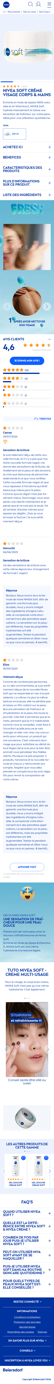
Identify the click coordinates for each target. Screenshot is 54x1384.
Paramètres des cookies (20, 1331)
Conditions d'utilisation (27, 1317)
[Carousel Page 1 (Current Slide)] (24, 284)
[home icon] (4, 12)
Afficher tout (27, 867)
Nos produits (14, 12)
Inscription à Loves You (26, 1360)
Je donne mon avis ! (27, 360)
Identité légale (27, 1327)
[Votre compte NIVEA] (38, 5)
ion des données (27, 1322)
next (47, 306)
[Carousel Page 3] (29, 284)
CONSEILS (26, 1350)
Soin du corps (29, 12)
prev (7, 306)
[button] (23, 1158)
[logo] (6, 4)
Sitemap (42, 1331)
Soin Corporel (45, 12)
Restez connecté (26, 1301)
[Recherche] (30, 5)
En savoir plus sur (26, 1340)
